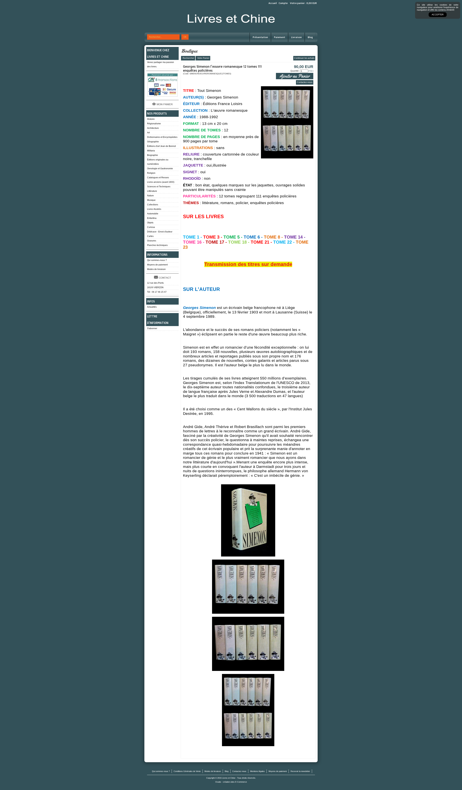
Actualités (152, 307)
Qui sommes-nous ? (157, 260)
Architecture (153, 128)
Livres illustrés (154, 209)
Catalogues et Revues (158, 177)
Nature (150, 195)
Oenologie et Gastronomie (160, 168)
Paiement (279, 37)
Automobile (152, 213)
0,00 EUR (311, 3)
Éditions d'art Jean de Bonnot (161, 146)
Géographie (153, 141)
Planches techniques (157, 245)
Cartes (150, 236)
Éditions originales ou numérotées (157, 161)
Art (148, 132)
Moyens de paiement (157, 264)
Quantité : (295, 71)
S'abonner (152, 328)
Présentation (260, 37)
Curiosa (151, 227)
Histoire (151, 119)
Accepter (438, 14)
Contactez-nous (239, 771)
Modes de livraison (156, 269)
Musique (151, 200)
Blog (310, 37)
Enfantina (151, 218)
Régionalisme (154, 123)
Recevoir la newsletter (300, 771)
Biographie (152, 155)
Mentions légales (257, 771)
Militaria (151, 150)
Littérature (152, 191)
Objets (150, 222)
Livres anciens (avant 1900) (160, 182)
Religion (151, 173)
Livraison (296, 37)
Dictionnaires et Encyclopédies (162, 137)
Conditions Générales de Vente (187, 771)
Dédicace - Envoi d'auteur (159, 231)
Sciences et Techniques (158, 186)
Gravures (151, 240)
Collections (152, 204)
